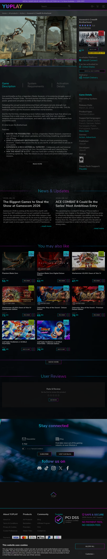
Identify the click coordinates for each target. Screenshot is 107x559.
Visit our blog (65, 454)
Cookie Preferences (10, 531)
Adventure (91, 137)
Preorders (26, 527)
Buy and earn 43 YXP (96, 53)
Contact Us (41, 531)
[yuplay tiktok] (46, 468)
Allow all (89, 546)
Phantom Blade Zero (10, 273)
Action (22, 13)
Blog (39, 520)
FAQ (39, 527)
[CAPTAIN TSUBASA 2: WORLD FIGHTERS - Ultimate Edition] (53, 330)
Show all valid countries (92, 71)
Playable (83, 168)
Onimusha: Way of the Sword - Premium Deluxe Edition (87, 308)
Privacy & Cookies (10, 527)
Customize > (90, 554)
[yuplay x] (61, 468)
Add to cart (93, 49)
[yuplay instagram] (53, 468)
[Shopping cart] (97, 6)
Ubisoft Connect (89, 60)
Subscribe (44, 454)
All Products (27, 520)
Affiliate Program (43, 523)
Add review (53, 400)
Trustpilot (59, 514)
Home (4, 13)
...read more (45, 226)
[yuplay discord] (39, 468)
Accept (35, 449)
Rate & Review (85, 28)
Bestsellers (27, 523)
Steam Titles (27, 531)
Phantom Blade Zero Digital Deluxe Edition (50, 274)
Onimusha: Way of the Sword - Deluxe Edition (52, 308)
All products (13, 13)
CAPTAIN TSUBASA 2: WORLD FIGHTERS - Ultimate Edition (49, 343)
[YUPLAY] (12, 6)
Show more (84, 131)
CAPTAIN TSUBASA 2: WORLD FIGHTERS (14, 343)
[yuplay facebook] (68, 468)
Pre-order (27, 280)
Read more (37, 164)
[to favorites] (100, 49)
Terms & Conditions (37, 449)
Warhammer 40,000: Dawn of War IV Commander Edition (16, 308)
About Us (6, 520)
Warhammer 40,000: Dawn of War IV (86, 273)
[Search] (69, 6)
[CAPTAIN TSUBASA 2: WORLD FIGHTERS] (18, 330)
